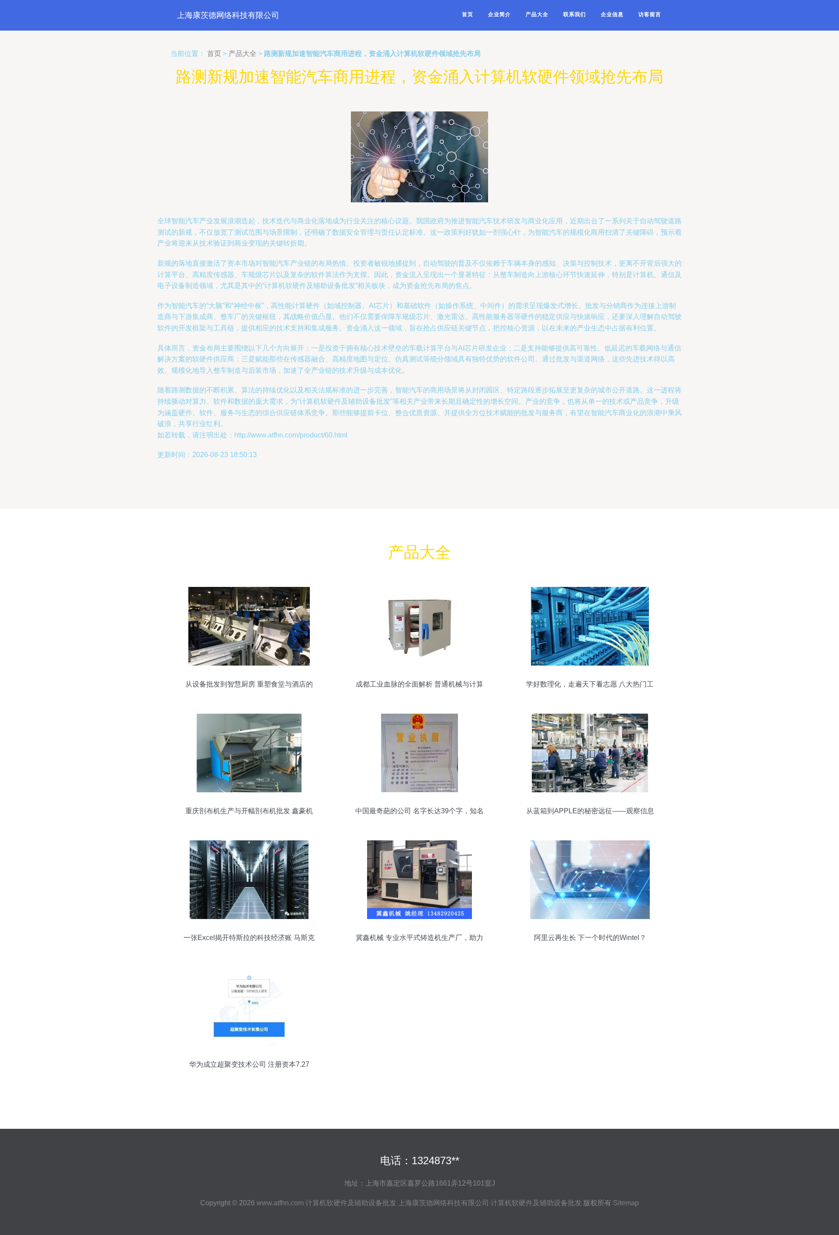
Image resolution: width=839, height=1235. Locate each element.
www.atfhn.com (280, 1203)
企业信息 (612, 14)
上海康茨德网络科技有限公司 (228, 15)
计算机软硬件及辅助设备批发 (350, 1203)
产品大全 (537, 14)
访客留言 (649, 14)
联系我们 (574, 14)
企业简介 (499, 14)
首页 (467, 14)
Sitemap (626, 1203)
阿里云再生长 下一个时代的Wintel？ (590, 937)
